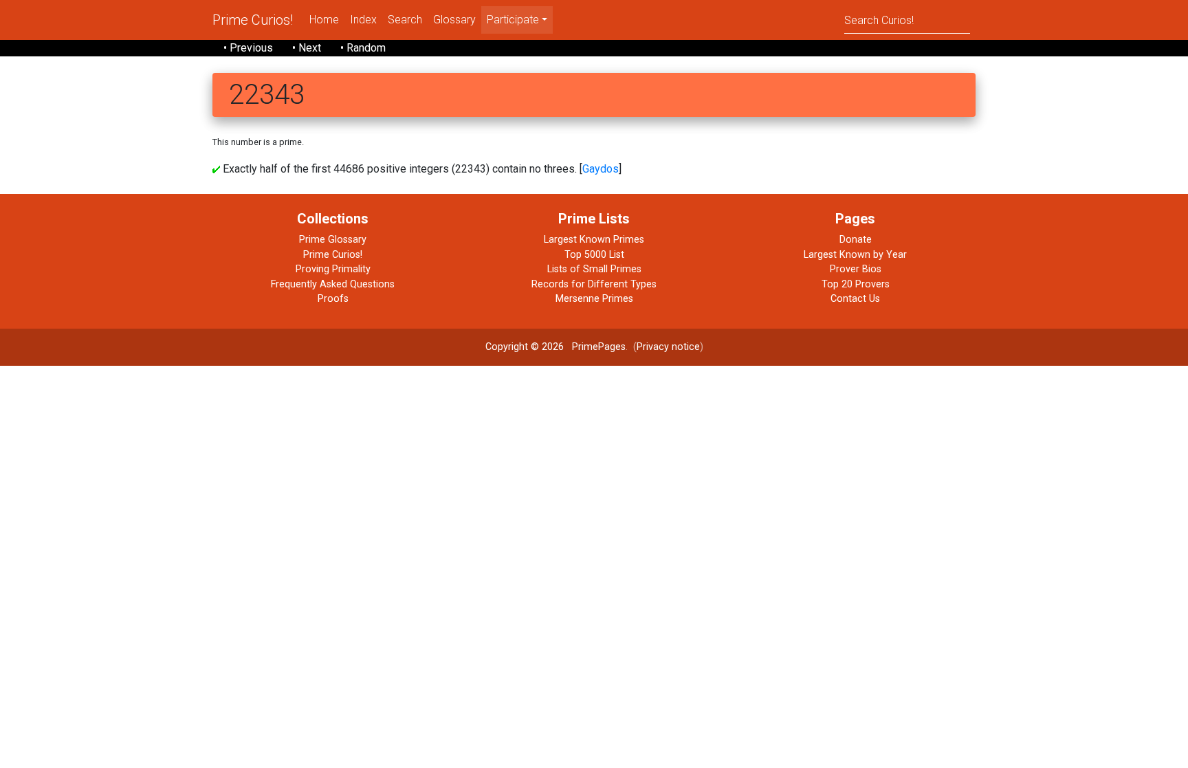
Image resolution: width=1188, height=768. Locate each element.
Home (324, 19)
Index (363, 19)
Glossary (454, 19)
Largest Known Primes (594, 239)
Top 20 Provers (856, 284)
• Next (306, 47)
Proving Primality (333, 269)
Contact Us (855, 299)
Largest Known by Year (855, 255)
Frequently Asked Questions (333, 284)
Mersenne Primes (594, 299)
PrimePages (599, 347)
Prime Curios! (252, 20)
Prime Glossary (332, 239)
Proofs (333, 299)
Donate (855, 239)
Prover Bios (855, 269)
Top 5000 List (594, 255)
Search (405, 19)
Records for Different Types (594, 284)
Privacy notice (668, 347)
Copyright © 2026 (524, 347)
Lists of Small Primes (594, 269)
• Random (363, 47)
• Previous (248, 47)
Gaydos (600, 168)
